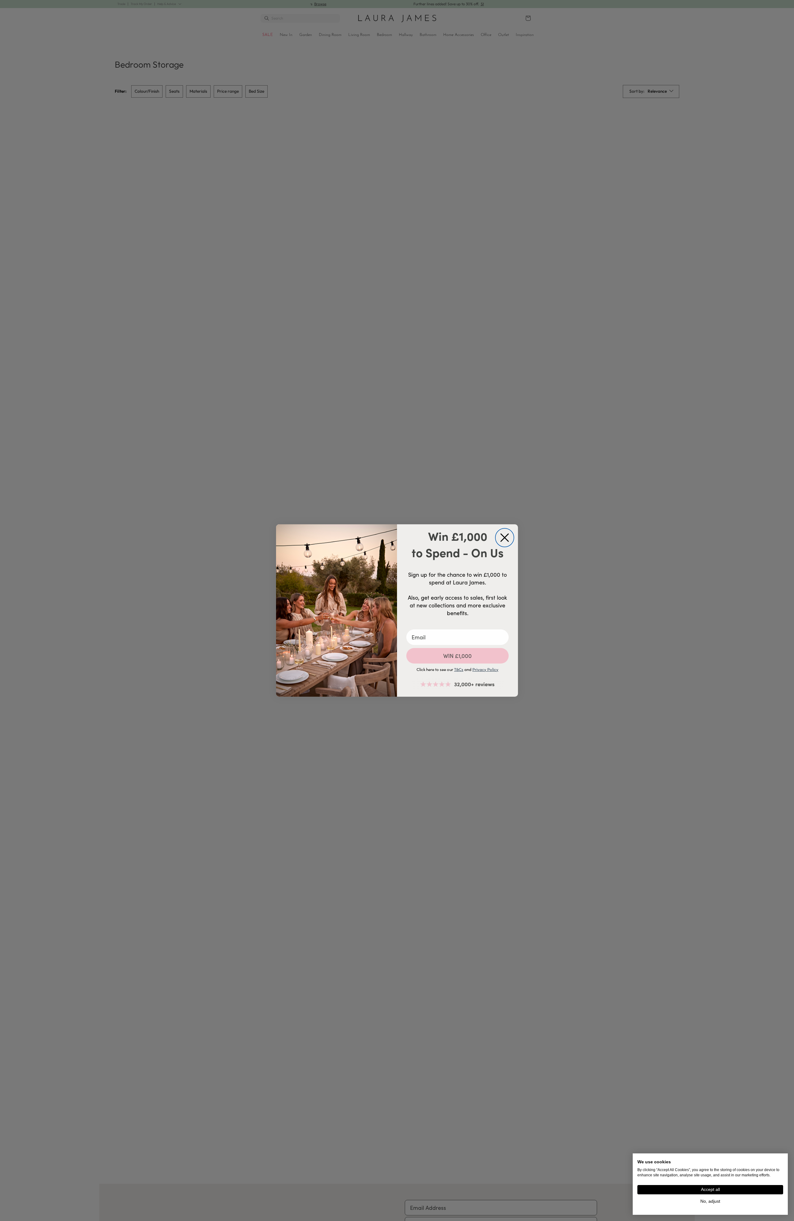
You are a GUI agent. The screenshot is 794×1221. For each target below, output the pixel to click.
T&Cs (458, 669)
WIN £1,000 (457, 655)
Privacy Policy (485, 669)
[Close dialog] (504, 537)
